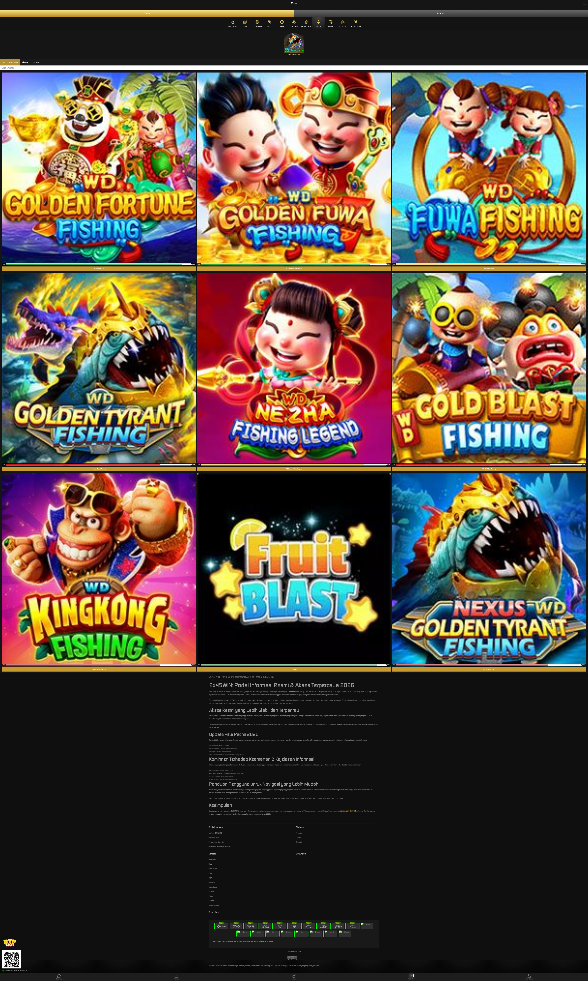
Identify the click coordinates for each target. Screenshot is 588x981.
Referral (299, 842)
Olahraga (294, 27)
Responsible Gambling (216, 842)
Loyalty (298, 837)
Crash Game (306, 27)
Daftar (147, 13)
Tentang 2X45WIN (215, 833)
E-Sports (343, 27)
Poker (330, 27)
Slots (245, 27)
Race (269, 27)
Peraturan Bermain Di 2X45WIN (220, 847)
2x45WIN (292, 692)
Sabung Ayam (355, 27)
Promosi (299, 833)
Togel (281, 27)
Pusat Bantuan (214, 837)
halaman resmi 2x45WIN (347, 811)
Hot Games (232, 27)
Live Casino (257, 27)
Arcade (318, 27)
